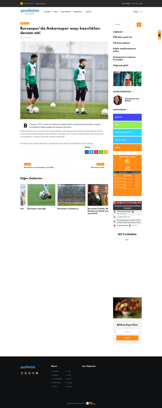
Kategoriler (77, 12)
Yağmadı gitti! (120, 66)
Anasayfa (47, 12)
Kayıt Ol (127, 338)
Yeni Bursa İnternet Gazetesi (76, 403)
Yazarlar (88, 12)
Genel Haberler (66, 12)
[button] (103, 178)
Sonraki (99, 164)
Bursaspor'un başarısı (60, 209)
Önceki (28, 164)
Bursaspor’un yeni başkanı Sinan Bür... (39, 167)
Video (56, 12)
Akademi (55, 375)
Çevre (69, 371)
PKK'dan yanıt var (122, 37)
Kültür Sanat (57, 382)
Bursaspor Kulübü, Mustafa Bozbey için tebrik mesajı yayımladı (93, 211)
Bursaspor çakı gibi (29, 209)
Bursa (69, 379)
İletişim (136, 12)
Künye (55, 386)
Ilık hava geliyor (121, 43)
